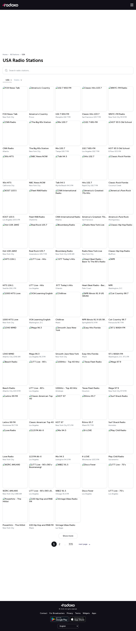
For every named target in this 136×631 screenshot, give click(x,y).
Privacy (70, 613)
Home (5, 55)
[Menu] (131, 5)
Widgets (86, 613)
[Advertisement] (68, 32)
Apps (94, 613)
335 (71, 544)
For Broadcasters (57, 613)
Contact (43, 613)
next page (83, 544)
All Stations (14, 55)
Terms (78, 613)
